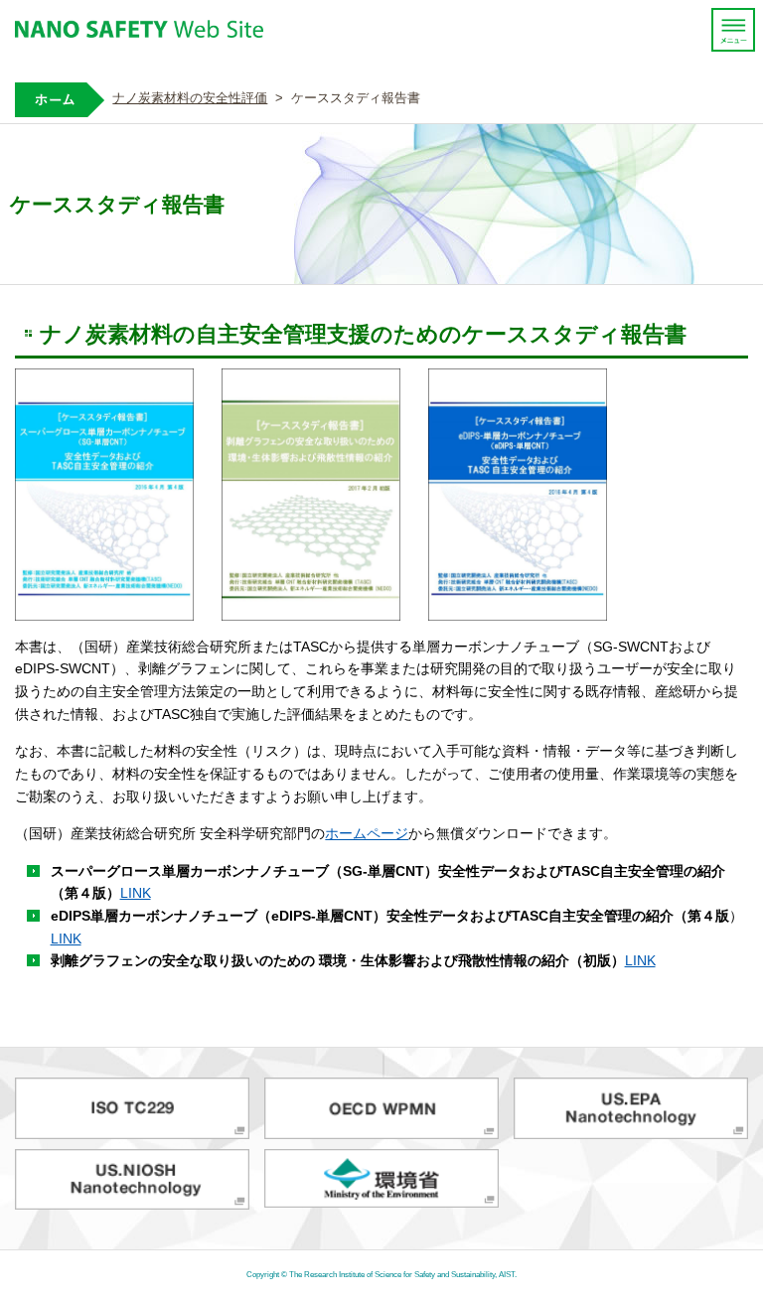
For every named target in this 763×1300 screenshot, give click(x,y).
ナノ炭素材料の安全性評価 (189, 98)
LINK (135, 893)
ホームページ (366, 833)
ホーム (59, 99)
